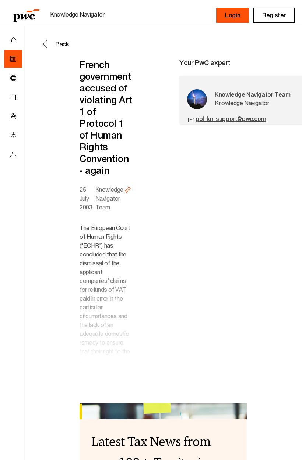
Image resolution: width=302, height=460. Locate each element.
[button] (232, 15)
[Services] (13, 135)
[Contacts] (13, 154)
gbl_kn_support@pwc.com (231, 118)
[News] (13, 59)
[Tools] (13, 116)
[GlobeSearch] (13, 78)
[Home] (13, 39)
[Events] (13, 97)
